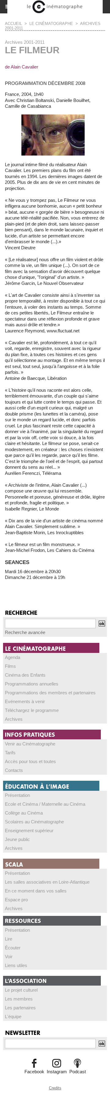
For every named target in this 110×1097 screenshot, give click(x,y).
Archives (14, 719)
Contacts (14, 770)
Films (10, 666)
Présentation (17, 795)
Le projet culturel (21, 990)
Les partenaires (20, 1007)
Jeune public (17, 839)
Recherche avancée (25, 632)
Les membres (19, 998)
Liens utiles (16, 965)
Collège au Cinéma (24, 812)
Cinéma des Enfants (25, 675)
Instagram (57, 1071)
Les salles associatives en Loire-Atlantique (47, 882)
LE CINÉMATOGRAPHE (51, 23)
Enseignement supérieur (29, 830)
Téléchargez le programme (32, 710)
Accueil (13, 23)
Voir (9, 956)
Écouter (12, 947)
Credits (55, 1088)
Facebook (34, 1071)
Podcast (77, 1071)
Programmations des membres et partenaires (50, 692)
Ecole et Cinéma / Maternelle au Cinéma (45, 804)
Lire (8, 938)
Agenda (12, 657)
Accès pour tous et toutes (30, 761)
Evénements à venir (25, 701)
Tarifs (10, 752)
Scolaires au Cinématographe (34, 821)
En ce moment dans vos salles (36, 890)
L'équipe (13, 1016)
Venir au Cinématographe (30, 743)
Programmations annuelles (31, 683)
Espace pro (16, 899)
